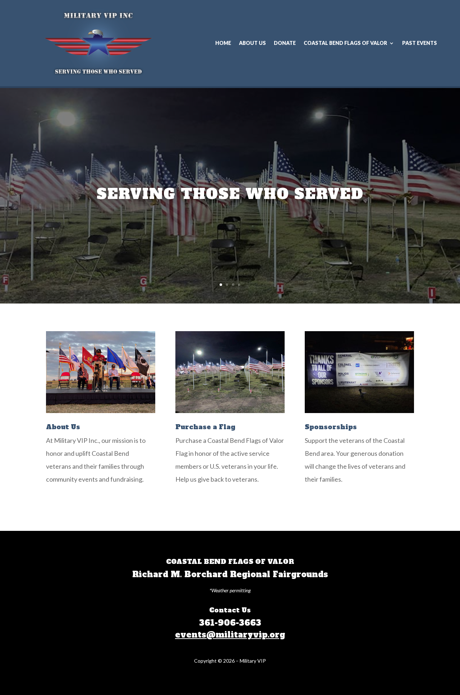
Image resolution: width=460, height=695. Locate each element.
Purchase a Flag (205, 426)
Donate (285, 43)
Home (223, 43)
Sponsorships (331, 426)
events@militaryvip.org (230, 634)
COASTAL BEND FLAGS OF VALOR (345, 43)
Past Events (419, 43)
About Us (252, 43)
